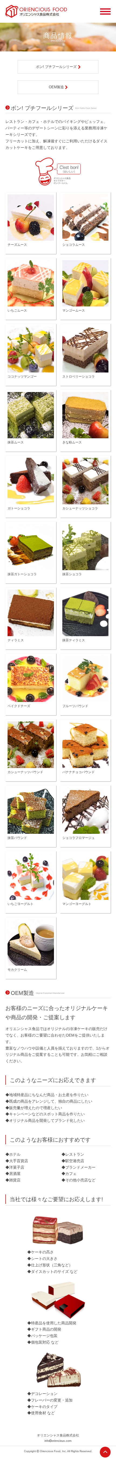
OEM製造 (56, 87)
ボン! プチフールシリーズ (56, 67)
